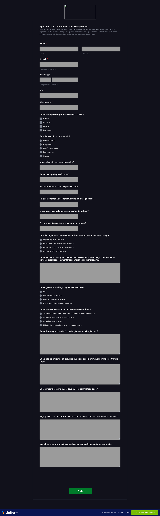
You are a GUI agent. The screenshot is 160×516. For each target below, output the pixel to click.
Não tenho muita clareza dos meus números (62, 325)
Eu (44, 291)
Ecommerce (48, 152)
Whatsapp (46, 74)
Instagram (47, 130)
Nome (43, 43)
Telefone (55, 85)
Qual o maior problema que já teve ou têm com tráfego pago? (69, 389)
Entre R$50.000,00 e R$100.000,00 (58, 247)
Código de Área (45, 85)
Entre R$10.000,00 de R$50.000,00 (58, 243)
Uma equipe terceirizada (54, 299)
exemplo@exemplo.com (48, 69)
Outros (46, 156)
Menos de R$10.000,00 (53, 239)
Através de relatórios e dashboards (58, 317)
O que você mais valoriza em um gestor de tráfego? (64, 211)
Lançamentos (49, 140)
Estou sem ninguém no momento (57, 303)
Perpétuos (47, 144)
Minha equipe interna (52, 295)
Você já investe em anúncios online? (57, 162)
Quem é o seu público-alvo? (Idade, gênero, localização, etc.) (69, 331)
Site (41, 90)
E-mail (44, 59)
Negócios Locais (50, 148)
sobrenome (86, 54)
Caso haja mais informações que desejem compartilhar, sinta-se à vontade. (76, 444)
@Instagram (46, 102)
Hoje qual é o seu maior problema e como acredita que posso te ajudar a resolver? (80, 416)
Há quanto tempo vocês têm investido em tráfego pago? (66, 198)
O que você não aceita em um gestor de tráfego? (63, 223)
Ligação (46, 126)
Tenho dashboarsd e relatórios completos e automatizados (69, 313)
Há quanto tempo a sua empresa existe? (59, 186)
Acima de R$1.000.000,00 (54, 251)
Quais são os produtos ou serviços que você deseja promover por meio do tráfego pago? (79, 360)
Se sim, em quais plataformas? (54, 174)
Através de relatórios (52, 321)
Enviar (81, 491)
